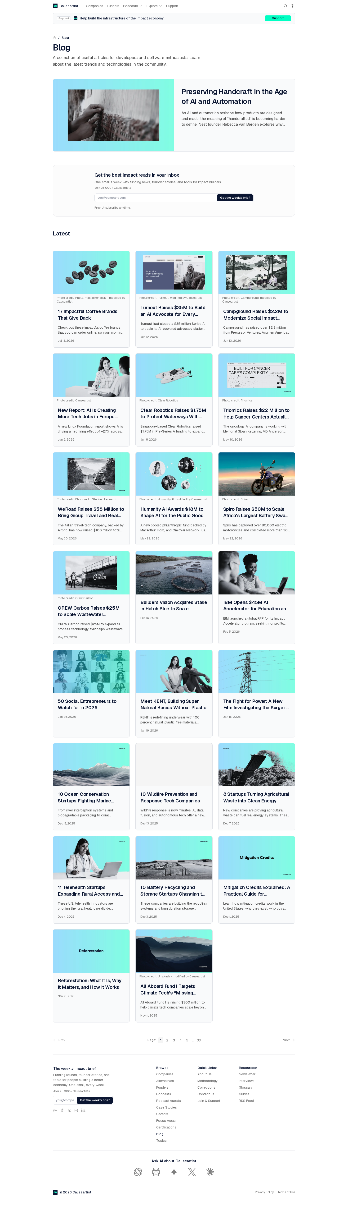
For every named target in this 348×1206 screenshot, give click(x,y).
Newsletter (247, 1074)
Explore (152, 6)
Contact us (205, 1094)
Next (286, 1040)
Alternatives (165, 1081)
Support (172, 6)
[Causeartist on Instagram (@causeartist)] (76, 1110)
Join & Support (208, 1101)
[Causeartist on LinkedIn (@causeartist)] (83, 1110)
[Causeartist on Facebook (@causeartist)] (62, 1110)
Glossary (246, 1087)
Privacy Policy (264, 1192)
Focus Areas (166, 1121)
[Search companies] (285, 6)
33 (199, 1040)
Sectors (162, 1114)
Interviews (246, 1081)
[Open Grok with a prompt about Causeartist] (192, 1172)
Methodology (207, 1081)
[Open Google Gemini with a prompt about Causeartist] (174, 1172)
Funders (113, 6)
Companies (94, 6)
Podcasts (130, 6)
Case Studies (166, 1107)
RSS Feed (246, 1101)
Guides (244, 1094)
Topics (161, 1140)
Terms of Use (286, 1192)
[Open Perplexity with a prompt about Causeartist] (156, 1172)
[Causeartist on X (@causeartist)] (69, 1110)
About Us (204, 1074)
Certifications (166, 1127)
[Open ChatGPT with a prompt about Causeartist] (138, 1172)
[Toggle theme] (293, 6)
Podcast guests (168, 1101)
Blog (65, 38)
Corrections (206, 1087)
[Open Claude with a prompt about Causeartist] (210, 1172)
